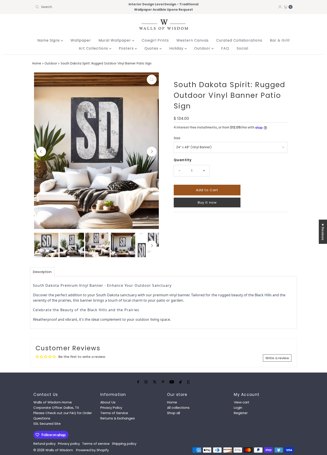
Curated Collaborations (239, 40)
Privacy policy (69, 443)
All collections (178, 407)
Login (238, 407)
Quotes (151, 48)
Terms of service (96, 443)
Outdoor (203, 48)
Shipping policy (124, 443)
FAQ (225, 48)
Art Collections (94, 48)
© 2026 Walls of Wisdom (53, 450)
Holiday (177, 48)
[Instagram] (145, 382)
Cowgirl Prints (155, 40)
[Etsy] (188, 382)
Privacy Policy (111, 407)
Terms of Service (114, 413)
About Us (107, 402)
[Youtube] (172, 382)
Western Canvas (192, 40)
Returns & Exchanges (117, 418)
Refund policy (44, 443)
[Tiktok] (180, 382)
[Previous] (41, 151)
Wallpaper (81, 40)
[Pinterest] (163, 382)
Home (36, 63)
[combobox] (75, 6)
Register (241, 413)
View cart (241, 402)
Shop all (173, 413)
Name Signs (49, 40)
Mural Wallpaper (115, 40)
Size (177, 138)
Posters (127, 48)
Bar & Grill (280, 40)
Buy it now (207, 202)
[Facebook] (138, 382)
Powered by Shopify (92, 450)
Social (242, 48)
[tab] (42, 271)
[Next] (152, 151)
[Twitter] (154, 382)
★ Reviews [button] (323, 231)
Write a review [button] (277, 358)
